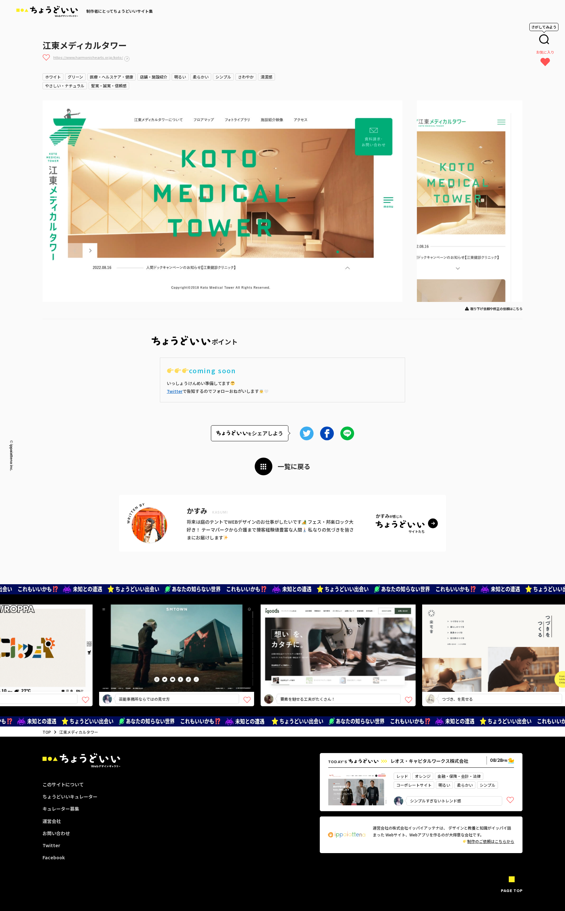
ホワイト (53, 76)
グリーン (75, 76)
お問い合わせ (56, 833)
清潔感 (266, 76)
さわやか (246, 76)
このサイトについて (63, 784)
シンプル (223, 76)
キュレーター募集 (61, 808)
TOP (47, 732)
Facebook (54, 857)
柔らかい (201, 76)
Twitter (174, 391)
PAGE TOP (511, 891)
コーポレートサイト (414, 785)
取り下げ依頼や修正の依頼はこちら (496, 308)
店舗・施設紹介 (153, 76)
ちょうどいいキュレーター (70, 796)
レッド (402, 776)
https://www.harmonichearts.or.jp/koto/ (88, 57)
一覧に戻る (294, 466)
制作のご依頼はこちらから (490, 841)
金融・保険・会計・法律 (459, 776)
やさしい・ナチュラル (64, 85)
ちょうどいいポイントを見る (147, 639)
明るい (180, 76)
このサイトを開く (145, 659)
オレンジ (423, 776)
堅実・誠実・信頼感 (109, 85)
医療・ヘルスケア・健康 (111, 76)
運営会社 (52, 821)
